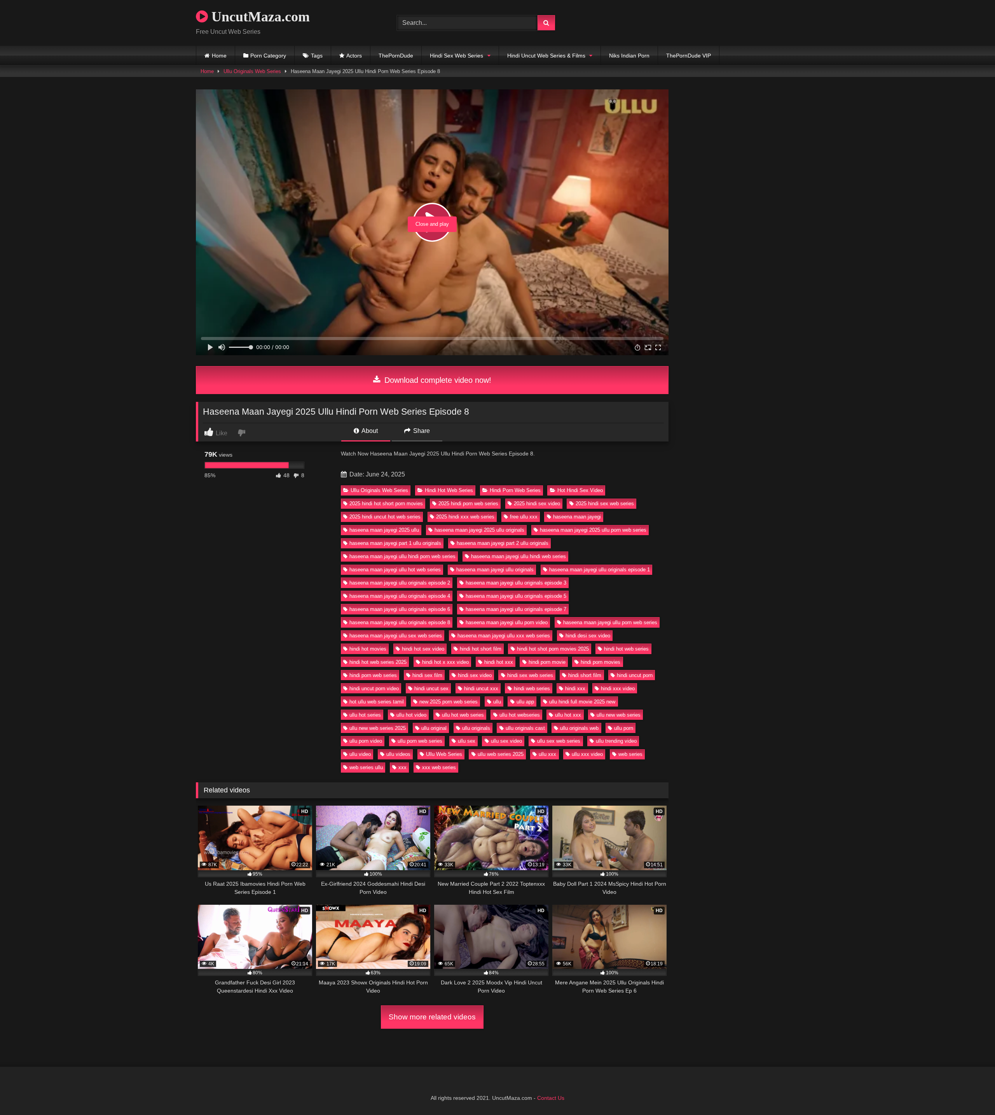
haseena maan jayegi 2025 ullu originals (479, 530)
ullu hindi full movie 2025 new (582, 702)
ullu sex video (506, 741)
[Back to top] (970, 1091)
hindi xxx (575, 688)
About (369, 431)
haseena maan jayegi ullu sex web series (395, 636)
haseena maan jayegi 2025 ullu (384, 530)
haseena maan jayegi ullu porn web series (610, 622)
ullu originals (476, 728)
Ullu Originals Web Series (252, 71)
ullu (497, 702)
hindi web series (532, 688)
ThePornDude (396, 55)
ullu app (525, 702)
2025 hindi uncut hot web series (385, 517)
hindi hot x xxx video (445, 662)
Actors (354, 55)
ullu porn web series (420, 741)
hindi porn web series (373, 675)
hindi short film (584, 675)
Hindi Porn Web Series (515, 490)
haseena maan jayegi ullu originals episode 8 (399, 622)
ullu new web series (619, 715)
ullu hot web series (463, 715)
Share (421, 431)
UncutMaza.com (259, 16)
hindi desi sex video (588, 636)
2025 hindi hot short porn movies (386, 503)
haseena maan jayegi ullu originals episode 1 (599, 569)
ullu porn (623, 728)
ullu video (360, 754)
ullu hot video (411, 715)
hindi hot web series (626, 649)
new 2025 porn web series (448, 702)
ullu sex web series (558, 741)
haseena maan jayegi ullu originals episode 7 (516, 609)
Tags (317, 55)
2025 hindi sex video (537, 503)
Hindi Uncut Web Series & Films (546, 55)
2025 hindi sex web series (605, 503)
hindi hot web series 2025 (378, 662)
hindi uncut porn (635, 675)
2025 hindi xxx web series (465, 517)
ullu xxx (547, 754)
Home (219, 55)
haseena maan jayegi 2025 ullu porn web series (593, 530)
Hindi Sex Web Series (456, 55)
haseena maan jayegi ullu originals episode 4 (399, 596)
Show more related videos (432, 1017)
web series (630, 754)
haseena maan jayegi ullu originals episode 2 (399, 583)
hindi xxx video (618, 688)
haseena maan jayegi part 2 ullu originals (502, 543)
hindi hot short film (480, 649)
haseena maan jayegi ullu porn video (507, 622)
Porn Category (268, 55)
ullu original (434, 728)
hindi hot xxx (498, 662)
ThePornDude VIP (688, 55)
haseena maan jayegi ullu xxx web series (503, 636)
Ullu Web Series (444, 754)
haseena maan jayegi (577, 517)
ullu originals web (579, 728)
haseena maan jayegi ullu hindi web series (518, 556)
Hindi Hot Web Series (449, 490)
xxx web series (439, 767)
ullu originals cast (525, 728)
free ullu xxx (524, 517)
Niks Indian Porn (629, 55)
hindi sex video (475, 675)
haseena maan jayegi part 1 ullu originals (395, 543)
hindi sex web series (530, 675)
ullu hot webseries (519, 715)
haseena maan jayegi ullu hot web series (395, 569)
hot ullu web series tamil (376, 702)
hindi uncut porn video (374, 688)
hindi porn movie (547, 662)
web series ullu (366, 767)
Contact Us (550, 1098)
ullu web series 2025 (501, 754)
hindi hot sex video (423, 649)
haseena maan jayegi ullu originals (495, 569)
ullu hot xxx (568, 715)
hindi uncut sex (431, 688)
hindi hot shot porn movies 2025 (553, 649)
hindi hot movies (367, 649)
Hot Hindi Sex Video (580, 490)
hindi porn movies (600, 662)
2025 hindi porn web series (468, 503)
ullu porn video (365, 741)
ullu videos (398, 754)
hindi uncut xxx (481, 688)
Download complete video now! (436, 380)
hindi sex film (427, 675)
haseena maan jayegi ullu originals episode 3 (516, 583)
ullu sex (466, 741)
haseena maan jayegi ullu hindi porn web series (402, 556)
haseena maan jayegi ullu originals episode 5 (516, 596)
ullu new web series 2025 (377, 728)
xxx (402, 767)
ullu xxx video (587, 754)
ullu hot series (365, 715)
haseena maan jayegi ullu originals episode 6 (399, 609)
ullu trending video (616, 741)
